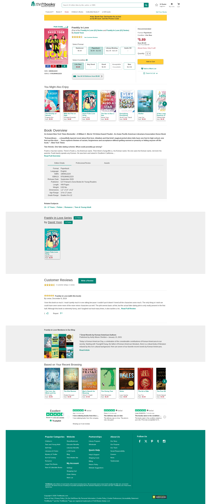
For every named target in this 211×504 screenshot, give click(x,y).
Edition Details (59, 163)
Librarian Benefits (73, 448)
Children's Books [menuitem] (77, 12)
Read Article (84, 350)
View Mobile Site (72, 457)
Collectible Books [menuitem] (92, 12)
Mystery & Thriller (51, 454)
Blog (68, 454)
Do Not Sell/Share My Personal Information (80, 498)
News (112, 457)
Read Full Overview (52, 156)
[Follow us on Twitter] (145, 441)
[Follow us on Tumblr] (158, 441)
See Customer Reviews (91, 37)
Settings (69, 468)
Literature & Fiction (51, 451)
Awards (107, 163)
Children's (48, 441)
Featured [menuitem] (49, 12)
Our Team (113, 448)
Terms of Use (48, 498)
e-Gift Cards (71, 451)
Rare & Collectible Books (53, 467)
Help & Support (94, 454)
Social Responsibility (117, 451)
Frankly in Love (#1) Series (92, 30)
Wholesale (92, 444)
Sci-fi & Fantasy (50, 457)
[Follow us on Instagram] (164, 441)
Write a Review (87, 281)
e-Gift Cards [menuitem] (106, 12)
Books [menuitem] (58, 12)
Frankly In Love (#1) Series (117, 30)
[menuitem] (163, 4)
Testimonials (114, 461)
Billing (91, 461)
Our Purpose (114, 444)
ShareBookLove (72, 441)
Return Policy (93, 464)
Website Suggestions (96, 468)
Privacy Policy (59, 498)
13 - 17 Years (49, 207)
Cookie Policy (101, 498)
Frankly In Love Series (58, 217)
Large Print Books (51, 464)
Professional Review (83, 163)
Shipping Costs (94, 458)
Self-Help (48, 448)
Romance (69, 207)
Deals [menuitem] (67, 12)
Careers (113, 454)
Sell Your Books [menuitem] (161, 12)
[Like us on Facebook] (139, 441)
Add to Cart (150, 61)
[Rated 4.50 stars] (77, 37)
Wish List (70, 477)
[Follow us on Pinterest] (152, 441)
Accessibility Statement (130, 498)
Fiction (59, 207)
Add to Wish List (150, 68)
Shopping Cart (72, 471)
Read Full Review (128, 309)
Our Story (113, 441)
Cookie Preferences (114, 498)
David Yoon (79, 33)
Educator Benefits (73, 444)
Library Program (94, 441)
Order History (71, 474)
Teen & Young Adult (83, 207)
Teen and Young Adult (52, 444)
